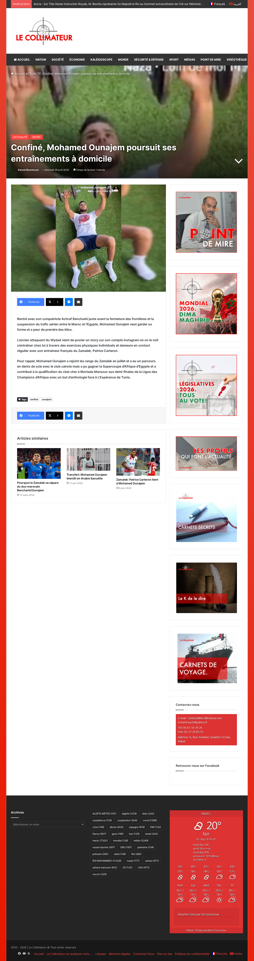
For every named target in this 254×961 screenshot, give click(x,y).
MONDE (123, 59)
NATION (41, 59)
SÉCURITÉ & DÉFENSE (149, 59)
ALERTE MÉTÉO (104, 813)
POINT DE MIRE (211, 59)
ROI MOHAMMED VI (106, 860)
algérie (129, 813)
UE (127, 867)
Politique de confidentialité (192, 953)
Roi (136, 853)
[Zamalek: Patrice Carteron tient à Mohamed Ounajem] (138, 461)
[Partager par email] (78, 302)
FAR (155, 827)
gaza (117, 833)
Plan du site (164, 953)
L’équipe (100, 953)
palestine (145, 847)
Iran (134, 833)
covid (150, 820)
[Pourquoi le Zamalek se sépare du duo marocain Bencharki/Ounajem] (39, 463)
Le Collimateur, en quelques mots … (69, 953)
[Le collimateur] (44, 31)
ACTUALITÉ (33, 73)
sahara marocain (104, 867)
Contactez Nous (143, 953)
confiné (34, 399)
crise (98, 827)
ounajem (46, 399)
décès (116, 827)
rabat (120, 853)
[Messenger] (69, 302)
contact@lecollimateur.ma (204, 718)
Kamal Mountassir (28, 169)
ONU (126, 847)
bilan (148, 813)
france (99, 833)
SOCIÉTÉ (58, 59)
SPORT (174, 59)
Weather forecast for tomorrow (198, 914)
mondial (120, 840)
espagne (137, 827)
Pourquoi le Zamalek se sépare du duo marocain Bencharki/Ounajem (38, 486)
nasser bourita (103, 847)
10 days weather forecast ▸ (206, 930)
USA (143, 867)
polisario (100, 853)
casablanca (102, 820)
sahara (152, 860)
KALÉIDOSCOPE (101, 59)
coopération (127, 820)
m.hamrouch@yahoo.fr (192, 722)
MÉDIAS (189, 59)
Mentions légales (119, 953)
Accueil (18, 73)
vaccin (99, 874)
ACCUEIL (23, 59)
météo (141, 840)
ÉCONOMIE (77, 59)
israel (151, 833)
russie (133, 860)
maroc (100, 840)
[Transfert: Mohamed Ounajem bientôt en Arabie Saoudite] (88, 459)
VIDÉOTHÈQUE (237, 59)
